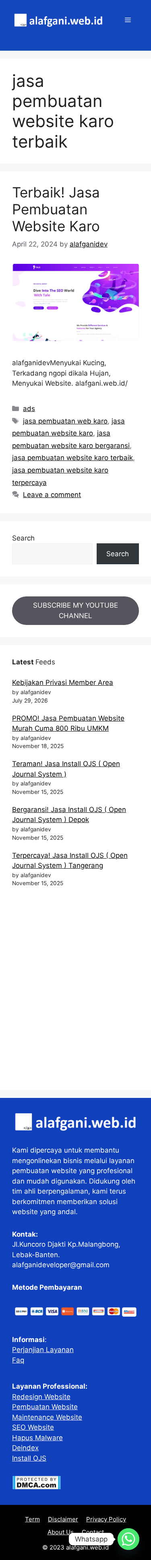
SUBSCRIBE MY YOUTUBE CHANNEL (75, 610)
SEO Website (33, 1427)
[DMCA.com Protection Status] (36, 1487)
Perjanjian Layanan (43, 1350)
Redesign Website (41, 1397)
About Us (61, 1532)
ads (29, 409)
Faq (18, 1360)
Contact (93, 1532)
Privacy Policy (106, 1519)
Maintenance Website (47, 1417)
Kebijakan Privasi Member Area (62, 682)
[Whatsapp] (128, 1539)
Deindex (25, 1448)
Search (23, 538)
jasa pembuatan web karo (65, 421)
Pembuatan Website (45, 1407)
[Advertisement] (75, 992)
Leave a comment (52, 495)
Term (32, 1519)
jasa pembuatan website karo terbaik (72, 458)
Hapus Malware (37, 1438)
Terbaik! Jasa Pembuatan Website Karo (56, 209)
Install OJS (29, 1458)
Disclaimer (63, 1519)
